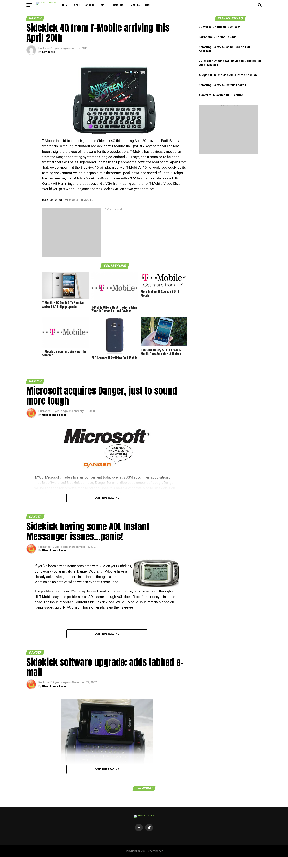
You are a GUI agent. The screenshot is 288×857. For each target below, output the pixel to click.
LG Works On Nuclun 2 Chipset (219, 27)
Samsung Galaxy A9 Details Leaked (222, 85)
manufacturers (140, 5)
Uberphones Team (54, 414)
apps (77, 5)
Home (65, 5)
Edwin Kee (48, 51)
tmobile (87, 200)
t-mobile (72, 200)
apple (104, 5)
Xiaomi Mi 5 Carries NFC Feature (221, 95)
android (90, 5)
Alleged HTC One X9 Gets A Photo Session (228, 75)
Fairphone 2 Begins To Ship (217, 37)
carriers (118, 5)
